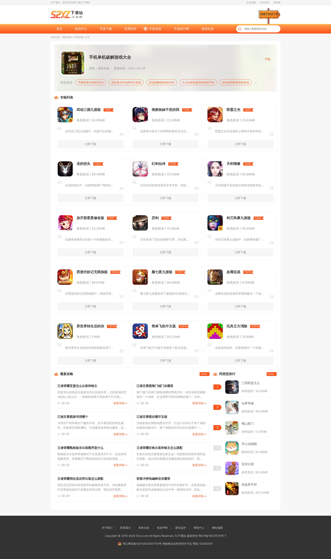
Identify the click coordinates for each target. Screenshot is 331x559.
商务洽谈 (143, 527)
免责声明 (162, 527)
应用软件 (130, 29)
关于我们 (107, 527)
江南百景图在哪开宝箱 (152, 417)
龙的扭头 (83, 164)
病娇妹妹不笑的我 (165, 110)
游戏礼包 (208, 29)
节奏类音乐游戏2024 (90, 82)
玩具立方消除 (237, 326)
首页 (59, 29)
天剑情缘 (233, 164)
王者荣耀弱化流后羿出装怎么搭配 (80, 478)
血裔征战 (233, 272)
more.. (204, 373)
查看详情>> (120, 403)
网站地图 (217, 527)
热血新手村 (249, 484)
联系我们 (125, 527)
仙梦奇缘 (248, 403)
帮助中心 (199, 527)
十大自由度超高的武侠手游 (198, 82)
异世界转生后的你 (90, 326)
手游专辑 (155, 29)
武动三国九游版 (89, 110)
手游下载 (106, 29)
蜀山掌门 (248, 423)
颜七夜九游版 (162, 272)
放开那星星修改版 (90, 218)
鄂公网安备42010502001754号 (142, 543)
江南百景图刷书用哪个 (72, 417)
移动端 (277, 2)
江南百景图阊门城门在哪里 (155, 386)
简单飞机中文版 (164, 326)
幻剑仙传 (159, 164)
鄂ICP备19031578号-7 (212, 535)
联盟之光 (233, 110)
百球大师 (248, 464)
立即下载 (90, 144)
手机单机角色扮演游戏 (270, 82)
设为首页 (264, 2)
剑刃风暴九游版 (239, 218)
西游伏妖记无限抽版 (92, 272)
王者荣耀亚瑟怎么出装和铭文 (77, 386)
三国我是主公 (251, 383)
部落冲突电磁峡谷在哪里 (153, 478)
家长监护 (180, 527)
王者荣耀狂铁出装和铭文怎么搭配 (160, 448)
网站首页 (67, 37)
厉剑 (155, 218)
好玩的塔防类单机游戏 (235, 82)
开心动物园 (249, 444)
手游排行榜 (181, 29)
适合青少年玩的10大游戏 (126, 82)
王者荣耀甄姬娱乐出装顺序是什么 (80, 448)
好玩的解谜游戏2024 (161, 82)
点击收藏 (251, 2)
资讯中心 (81, 29)
